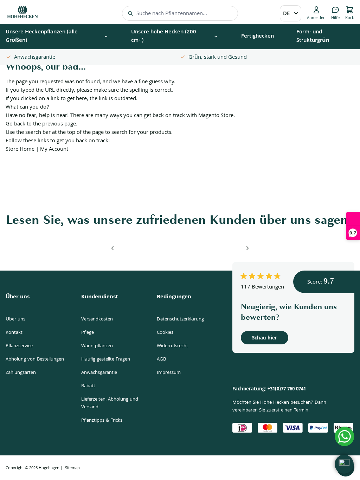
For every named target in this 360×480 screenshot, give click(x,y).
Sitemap (72, 468)
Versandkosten (97, 319)
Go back (15, 124)
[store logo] (22, 12)
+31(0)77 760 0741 (287, 389)
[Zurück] (112, 248)
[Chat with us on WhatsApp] (344, 436)
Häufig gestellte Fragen (105, 359)
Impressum (169, 373)
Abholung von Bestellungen (35, 359)
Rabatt (88, 386)
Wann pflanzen (97, 346)
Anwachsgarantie (99, 373)
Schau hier (264, 338)
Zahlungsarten (21, 373)
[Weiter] (247, 248)
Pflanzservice (19, 346)
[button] (344, 464)
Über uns (15, 319)
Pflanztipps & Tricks (101, 420)
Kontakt (14, 333)
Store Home (20, 149)
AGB (161, 359)
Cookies (165, 333)
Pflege (87, 333)
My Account (54, 149)
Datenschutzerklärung (180, 319)
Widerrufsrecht (172, 346)
